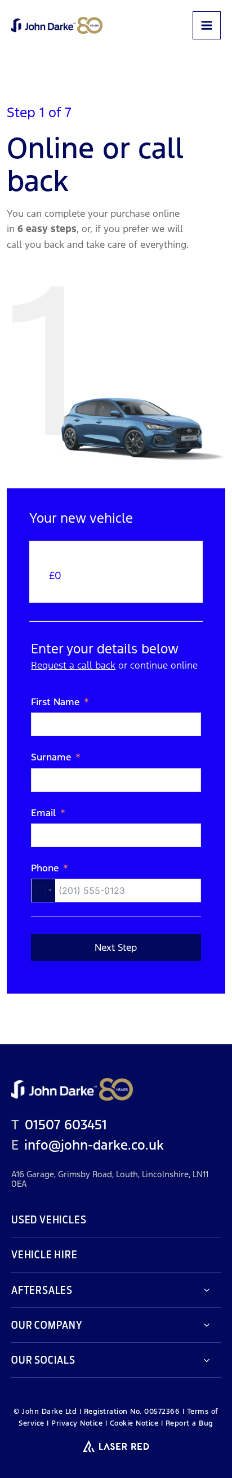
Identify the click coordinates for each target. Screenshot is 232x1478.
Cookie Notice (134, 1423)
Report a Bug (189, 1423)
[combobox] (43, 890)
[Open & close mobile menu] (207, 25)
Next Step (116, 947)
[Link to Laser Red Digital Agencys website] (116, 1446)
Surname (51, 757)
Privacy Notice (76, 1423)
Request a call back (73, 665)
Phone (45, 868)
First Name (55, 702)
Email (43, 813)
